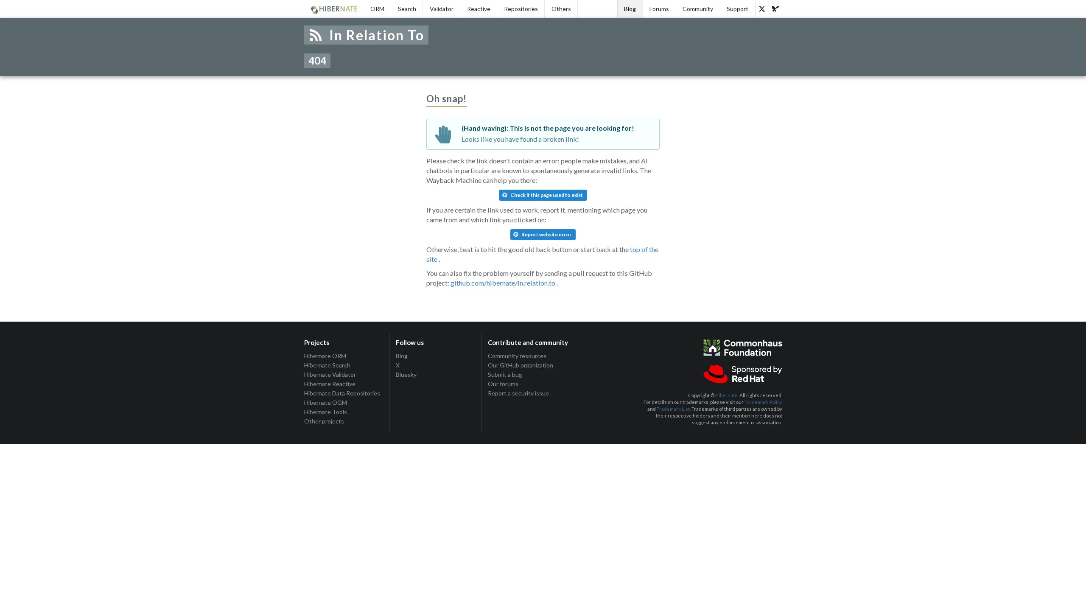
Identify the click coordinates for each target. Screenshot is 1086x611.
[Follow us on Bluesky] (775, 9)
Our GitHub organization (520, 365)
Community (698, 8)
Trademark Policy (763, 402)
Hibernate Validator (330, 374)
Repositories (521, 8)
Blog (630, 8)
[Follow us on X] (762, 9)
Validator (441, 8)
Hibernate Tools (325, 411)
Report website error (546, 234)
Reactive (478, 8)
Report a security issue (518, 393)
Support (737, 8)
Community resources (517, 356)
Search (407, 8)
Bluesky (406, 374)
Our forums (503, 383)
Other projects (324, 421)
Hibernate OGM (325, 402)
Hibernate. (727, 395)
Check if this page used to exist (546, 195)
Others (561, 8)
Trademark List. (674, 409)
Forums (659, 8)
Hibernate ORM (325, 356)
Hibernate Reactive (329, 383)
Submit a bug (505, 374)
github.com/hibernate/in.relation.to (503, 283)
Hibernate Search (327, 365)
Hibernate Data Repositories (342, 393)
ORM (377, 8)
